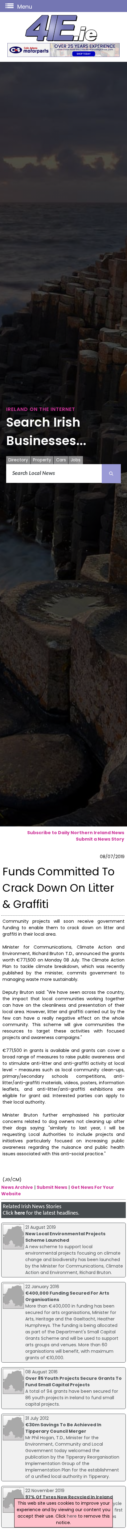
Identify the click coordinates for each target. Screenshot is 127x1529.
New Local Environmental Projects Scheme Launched (65, 1237)
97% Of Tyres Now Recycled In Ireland (69, 1497)
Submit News (52, 1187)
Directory (18, 460)
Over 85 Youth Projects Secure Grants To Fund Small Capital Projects (73, 1381)
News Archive (17, 1187)
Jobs (75, 460)
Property (42, 460)
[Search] (111, 473)
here (19, 1213)
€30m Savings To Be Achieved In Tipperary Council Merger (63, 1428)
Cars (61, 460)
